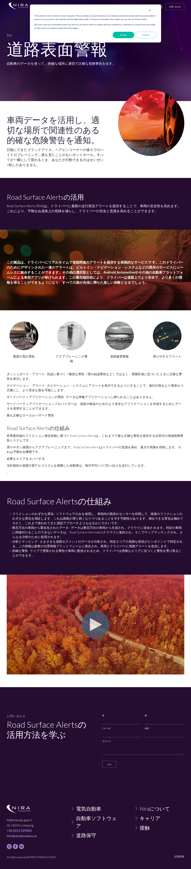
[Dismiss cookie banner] (150, 10)
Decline (145, 35)
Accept (123, 35)
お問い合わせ (175, 6)
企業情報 (179, 856)
